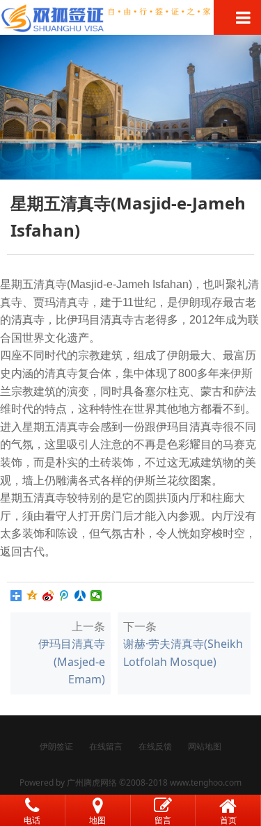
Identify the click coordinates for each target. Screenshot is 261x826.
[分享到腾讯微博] (64, 595)
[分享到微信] (96, 595)
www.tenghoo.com (206, 782)
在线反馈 (155, 746)
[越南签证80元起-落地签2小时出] (130, 17)
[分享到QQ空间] (32, 595)
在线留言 (105, 746)
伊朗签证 (56, 746)
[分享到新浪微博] (48, 595)
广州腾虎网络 (92, 782)
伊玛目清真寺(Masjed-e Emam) (71, 661)
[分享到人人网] (80, 595)
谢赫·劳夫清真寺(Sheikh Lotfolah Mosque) (183, 652)
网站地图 (204, 746)
